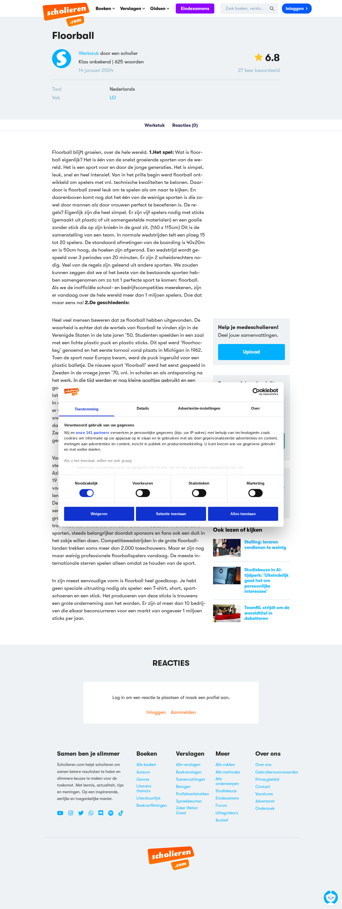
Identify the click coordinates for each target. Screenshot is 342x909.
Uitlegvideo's (227, 813)
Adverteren (265, 801)
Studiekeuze (226, 791)
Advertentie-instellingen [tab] (199, 408)
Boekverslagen (189, 772)
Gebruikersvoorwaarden (276, 772)
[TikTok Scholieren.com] (120, 815)
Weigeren (99, 513)
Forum (221, 805)
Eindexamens (195, 8)
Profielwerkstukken (192, 794)
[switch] (143, 493)
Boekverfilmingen (151, 805)
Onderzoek (265, 808)
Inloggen (295, 8)
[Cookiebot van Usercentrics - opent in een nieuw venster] (256, 392)
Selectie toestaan (171, 513)
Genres (142, 779)
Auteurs (143, 772)
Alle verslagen (188, 764)
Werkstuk (89, 53)
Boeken (103, 8)
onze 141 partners (92, 432)
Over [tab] (255, 408)
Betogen (183, 786)
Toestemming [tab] (86, 409)
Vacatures (264, 794)
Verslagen (130, 8)
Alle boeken (146, 764)
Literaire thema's (143, 788)
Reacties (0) (185, 125)
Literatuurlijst (148, 798)
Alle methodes (228, 772)
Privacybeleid (267, 779)
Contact (262, 786)
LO (113, 97)
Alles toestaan (242, 513)
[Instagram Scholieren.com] (72, 815)
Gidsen (157, 8)
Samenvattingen (190, 779)
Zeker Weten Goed (187, 810)
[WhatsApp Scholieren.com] (93, 815)
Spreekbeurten (189, 801)
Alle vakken (225, 764)
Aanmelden (183, 712)
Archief (222, 820)
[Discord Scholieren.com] (102, 815)
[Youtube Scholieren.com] (62, 815)
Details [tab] (143, 408)
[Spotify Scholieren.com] (112, 815)
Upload (251, 352)
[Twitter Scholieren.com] (82, 815)
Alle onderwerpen (227, 781)
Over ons (263, 764)
